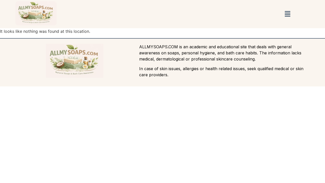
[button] (287, 14)
